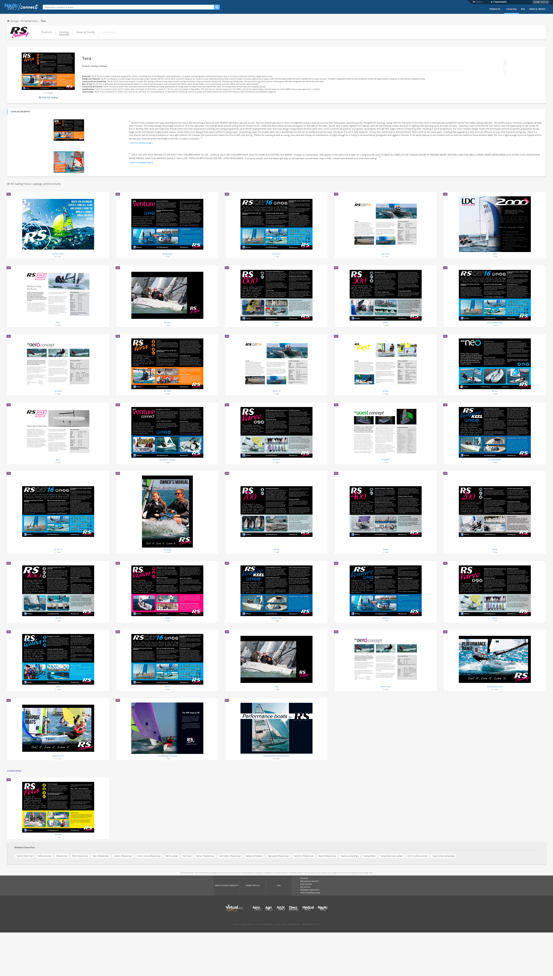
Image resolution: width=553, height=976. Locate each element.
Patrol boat (187, 856)
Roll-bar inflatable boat (205, 856)
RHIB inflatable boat (80, 856)
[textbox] (128, 7)
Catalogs (511, 9)
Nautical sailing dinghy (350, 856)
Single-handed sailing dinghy (443, 856)
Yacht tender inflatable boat (230, 856)
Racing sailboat (369, 856)
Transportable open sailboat (391, 856)
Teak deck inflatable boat (303, 856)
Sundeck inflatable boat (122, 856)
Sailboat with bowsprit (254, 856)
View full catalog (50, 97)
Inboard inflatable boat (327, 856)
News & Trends (537, 9)
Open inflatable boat (101, 856)
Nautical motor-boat (25, 856)
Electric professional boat (417, 856)
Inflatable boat (62, 856)
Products (494, 9)
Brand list (304, 878)
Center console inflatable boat (149, 856)
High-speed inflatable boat (278, 856)
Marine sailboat (171, 856)
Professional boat (44, 856)
